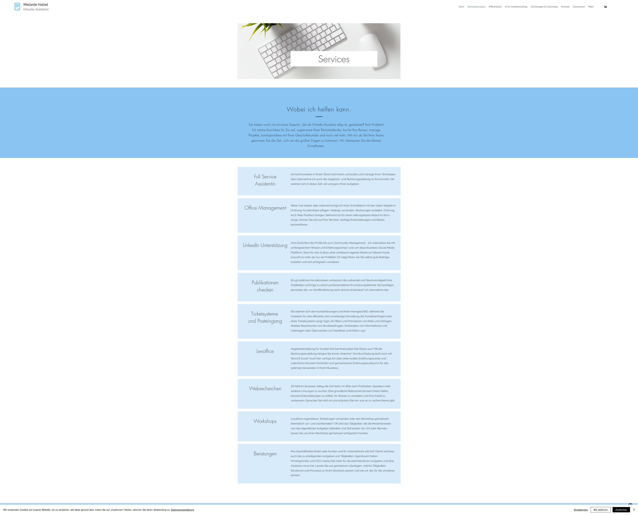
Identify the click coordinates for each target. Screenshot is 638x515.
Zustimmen (621, 509)
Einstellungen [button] (581, 509)
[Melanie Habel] (605, 6)
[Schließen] (634, 509)
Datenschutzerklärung (182, 509)
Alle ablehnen (600, 509)
